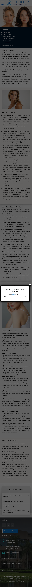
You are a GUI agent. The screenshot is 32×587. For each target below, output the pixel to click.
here (13, 294)
